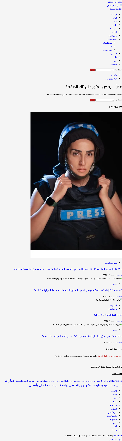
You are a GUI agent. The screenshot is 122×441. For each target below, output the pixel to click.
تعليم (115, 57)
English (114, 64)
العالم (115, 18)
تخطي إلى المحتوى (114, 2)
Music (71, 381)
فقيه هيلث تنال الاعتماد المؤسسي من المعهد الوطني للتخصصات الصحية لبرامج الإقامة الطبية (78, 290)
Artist (50, 381)
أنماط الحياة (107, 43)
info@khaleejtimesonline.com (110, 356)
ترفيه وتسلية (112, 39)
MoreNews (117, 435)
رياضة (114, 25)
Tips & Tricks (97, 381)
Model (66, 381)
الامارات (114, 32)
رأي (115, 61)
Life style (61, 381)
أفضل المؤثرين (42, 381)
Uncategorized (111, 263)
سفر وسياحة (107, 50)
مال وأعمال (112, 36)
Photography (77, 381)
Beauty (55, 381)
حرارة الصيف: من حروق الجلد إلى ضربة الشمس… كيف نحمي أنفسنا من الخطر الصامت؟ (82, 336)
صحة (115, 21)
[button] (116, 9)
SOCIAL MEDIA (89, 381)
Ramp (83, 381)
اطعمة (109, 46)
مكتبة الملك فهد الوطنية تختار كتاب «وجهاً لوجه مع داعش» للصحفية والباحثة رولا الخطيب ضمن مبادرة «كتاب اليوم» (68, 269)
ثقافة (74, 385)
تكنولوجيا (113, 28)
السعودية (113, 53)
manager (118, 275)
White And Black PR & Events (108, 315)
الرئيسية (114, 14)
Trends (103, 381)
